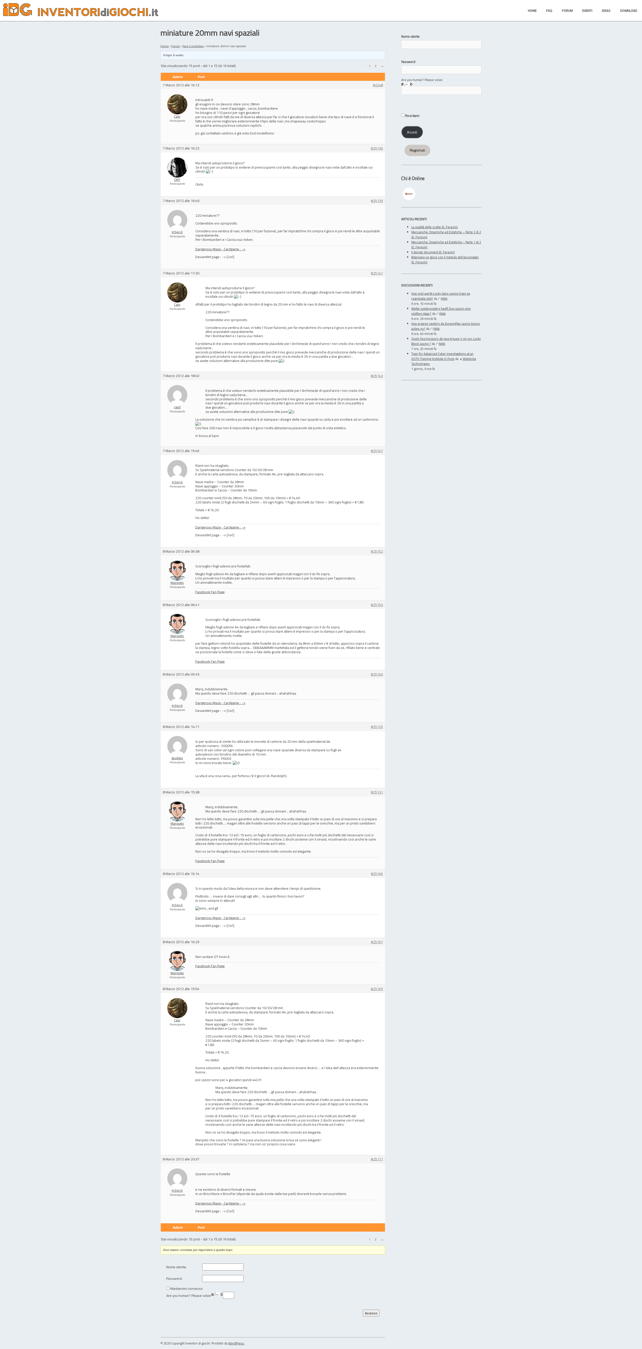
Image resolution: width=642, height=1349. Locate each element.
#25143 (377, 376)
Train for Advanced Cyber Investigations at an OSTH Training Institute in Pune (442, 356)
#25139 (377, 201)
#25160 (377, 674)
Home (164, 46)
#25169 (377, 989)
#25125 (377, 727)
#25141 (377, 273)
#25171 (377, 1159)
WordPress (236, 1343)
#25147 (377, 451)
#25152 (377, 551)
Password (408, 61)
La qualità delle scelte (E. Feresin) (434, 227)
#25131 (377, 792)
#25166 (377, 874)
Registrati (417, 150)
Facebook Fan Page (210, 591)
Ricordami (412, 115)
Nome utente (410, 36)
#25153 (377, 605)
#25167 (377, 942)
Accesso (371, 1313)
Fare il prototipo (193, 46)
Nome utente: (176, 1267)
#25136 (377, 148)
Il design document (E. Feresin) (433, 252)
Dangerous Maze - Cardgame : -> (220, 249)
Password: (174, 1279)
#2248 (378, 85)
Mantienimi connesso (186, 1289)
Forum (175, 46)
